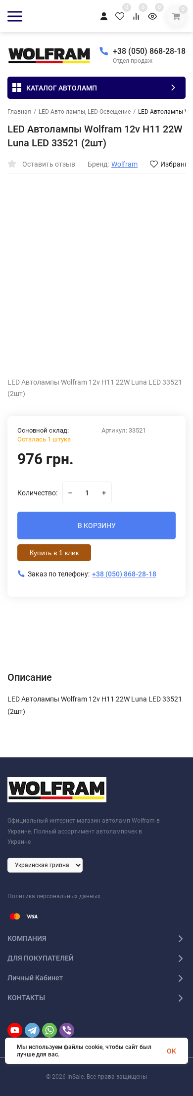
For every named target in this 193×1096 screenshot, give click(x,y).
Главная (19, 112)
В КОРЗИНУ (97, 525)
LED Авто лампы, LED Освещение (85, 112)
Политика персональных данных (53, 896)
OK (171, 1051)
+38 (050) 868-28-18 (149, 51)
